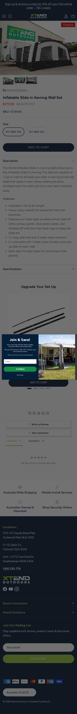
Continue (20, 369)
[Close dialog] (72, 336)
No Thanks (20, 375)
